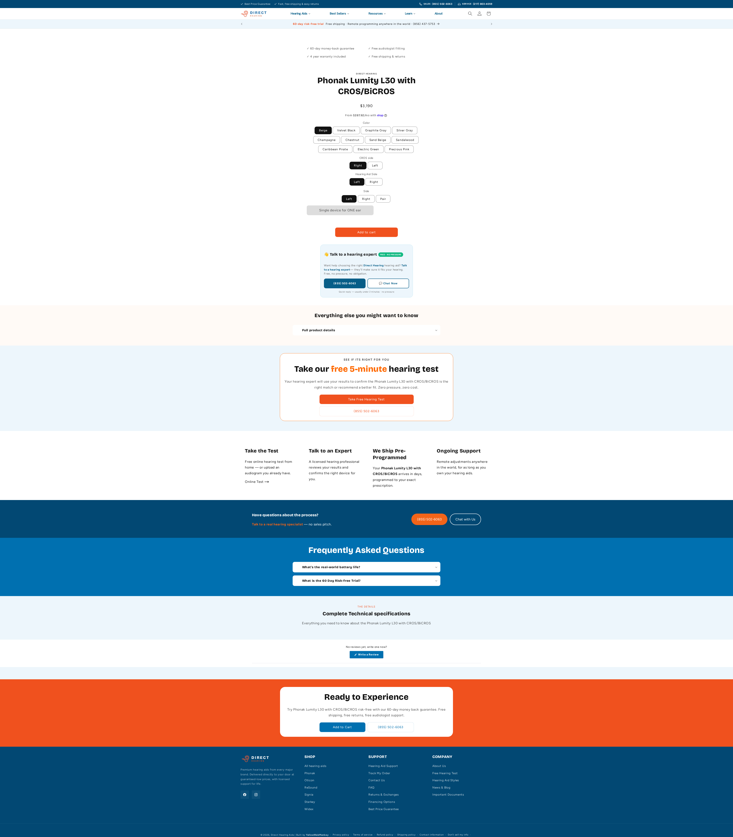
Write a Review (369, 655)
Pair (383, 199)
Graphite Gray (376, 130)
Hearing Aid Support (383, 766)
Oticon (309, 780)
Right (374, 182)
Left (375, 165)
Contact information (432, 834)
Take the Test (262, 451)
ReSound (310, 787)
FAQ (371, 787)
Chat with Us (465, 519)
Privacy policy (341, 834)
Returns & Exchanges (383, 794)
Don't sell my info (458, 834)
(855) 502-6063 (442, 3)
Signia (308, 794)
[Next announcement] (491, 24)
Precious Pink (399, 149)
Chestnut (353, 140)
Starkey (309, 802)
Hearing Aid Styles (445, 780)
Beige (323, 130)
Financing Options (381, 802)
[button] (470, 13)
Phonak (309, 773)
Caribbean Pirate (335, 149)
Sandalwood (405, 140)
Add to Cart (342, 727)
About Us (439, 766)
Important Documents (448, 794)
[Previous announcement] (241, 24)
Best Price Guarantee (383, 809)
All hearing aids (315, 766)
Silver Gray (404, 130)
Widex (308, 809)
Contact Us (376, 780)
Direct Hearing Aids (282, 835)
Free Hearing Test (445, 773)
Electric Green (368, 149)
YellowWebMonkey (317, 835)
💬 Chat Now (388, 283)
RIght (358, 165)
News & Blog (441, 787)
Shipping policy (406, 834)
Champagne (327, 140)
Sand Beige (377, 140)
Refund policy (385, 834)
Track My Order (379, 773)
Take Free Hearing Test (366, 399)
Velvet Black (346, 130)
